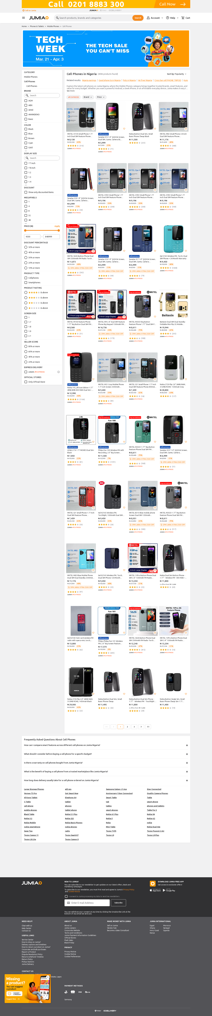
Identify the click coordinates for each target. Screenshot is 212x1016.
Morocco (167, 925)
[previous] (68, 81)
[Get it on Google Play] (169, 890)
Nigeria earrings (89, 80)
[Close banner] (48, 977)
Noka (108, 823)
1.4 (29, 182)
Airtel (30, 110)
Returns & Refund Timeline (33, 957)
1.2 (29, 172)
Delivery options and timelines (34, 944)
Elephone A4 (70, 798)
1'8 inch (31, 168)
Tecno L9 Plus (153, 835)
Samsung (68, 999)
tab (107, 802)
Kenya (152, 933)
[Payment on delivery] (66, 992)
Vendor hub (112, 928)
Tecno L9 (110, 835)
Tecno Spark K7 (71, 835)
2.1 (29, 336)
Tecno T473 (111, 831)
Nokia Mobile (30, 823)
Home (24, 26)
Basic (30, 119)
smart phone (152, 802)
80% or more (34, 346)
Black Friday (69, 943)
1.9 (29, 331)
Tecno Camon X (72, 839)
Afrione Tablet (30, 798)
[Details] (58, 372)
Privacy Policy (128, 890)
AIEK (30, 105)
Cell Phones (29, 81)
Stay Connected (154, 789)
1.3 (29, 177)
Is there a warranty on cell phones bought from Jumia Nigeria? (53, 763)
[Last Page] (148, 726)
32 (29, 215)
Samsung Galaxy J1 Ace (116, 789)
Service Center (27, 940)
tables (109, 806)
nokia (149, 823)
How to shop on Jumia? (31, 942)
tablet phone (71, 810)
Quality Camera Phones (157, 793)
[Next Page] (141, 726)
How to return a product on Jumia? (36, 947)
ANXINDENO (34, 114)
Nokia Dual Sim (153, 827)
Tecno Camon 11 (31, 835)
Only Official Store (36, 382)
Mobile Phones (53, 26)
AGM (30, 101)
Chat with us (27, 926)
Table (149, 798)
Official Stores (70, 938)
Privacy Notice (70, 952)
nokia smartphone (32, 827)
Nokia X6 (151, 814)
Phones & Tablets (37, 26)
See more (71, 91)
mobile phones (30, 810)
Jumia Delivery (28, 964)
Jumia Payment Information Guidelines (80, 935)
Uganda (166, 930)
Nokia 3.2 (28, 818)
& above (44, 292)
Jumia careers (70, 928)
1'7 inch (31, 163)
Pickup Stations (28, 962)
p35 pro (68, 789)
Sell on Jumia (30, 10)
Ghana (152, 928)
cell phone (28, 806)
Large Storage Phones (34, 789)
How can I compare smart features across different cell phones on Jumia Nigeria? (62, 745)
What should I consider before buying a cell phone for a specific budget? (58, 754)
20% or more (34, 263)
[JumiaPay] (103, 10)
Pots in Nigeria (129, 80)
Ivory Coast (154, 930)
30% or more (34, 257)
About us (68, 925)
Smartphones (34, 282)
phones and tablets (155, 806)
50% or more (34, 247)
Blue (30, 134)
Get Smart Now (71, 793)
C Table (27, 802)
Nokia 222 (69, 818)
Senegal (166, 928)
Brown (31, 138)
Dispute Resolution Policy (32, 954)
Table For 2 (152, 810)
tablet (68, 802)
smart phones (112, 810)
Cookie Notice (74, 891)
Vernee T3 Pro (30, 793)
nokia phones (71, 827)
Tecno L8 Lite (30, 839)
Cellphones (33, 278)
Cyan (30, 143)
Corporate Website (72, 930)
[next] (186, 81)
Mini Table (110, 827)
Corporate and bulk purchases (34, 949)
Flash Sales (68, 940)
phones (68, 806)
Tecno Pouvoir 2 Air (155, 831)
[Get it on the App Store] (155, 890)
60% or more (34, 351)
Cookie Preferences (72, 956)
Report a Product (29, 952)
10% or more (34, 268)
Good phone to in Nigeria (110, 80)
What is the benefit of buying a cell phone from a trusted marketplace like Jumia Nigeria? (66, 771)
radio (67, 831)
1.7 (29, 322)
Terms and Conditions (73, 933)
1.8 (29, 326)
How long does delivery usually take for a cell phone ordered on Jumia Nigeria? (61, 780)
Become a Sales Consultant (118, 930)
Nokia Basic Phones (73, 823)
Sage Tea (28, 831)
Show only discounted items (41, 192)
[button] (93, 129)
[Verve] (87, 992)
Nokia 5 (109, 818)
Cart (188, 18)
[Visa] (80, 992)
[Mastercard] (73, 992)
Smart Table (111, 798)
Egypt (152, 925)
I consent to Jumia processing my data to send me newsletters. (94, 896)
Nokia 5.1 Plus (71, 814)
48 (29, 220)
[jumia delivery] (116, 10)
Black (30, 129)
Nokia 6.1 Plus (112, 814)
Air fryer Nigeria (145, 80)
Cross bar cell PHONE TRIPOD (167, 80)
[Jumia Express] (34, 372)
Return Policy (27, 959)
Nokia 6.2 (151, 818)
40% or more (34, 252)
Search (138, 18)
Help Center (26, 928)
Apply (57, 226)
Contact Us (26, 931)
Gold (30, 147)
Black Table (29, 814)
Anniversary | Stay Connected (119, 793)
